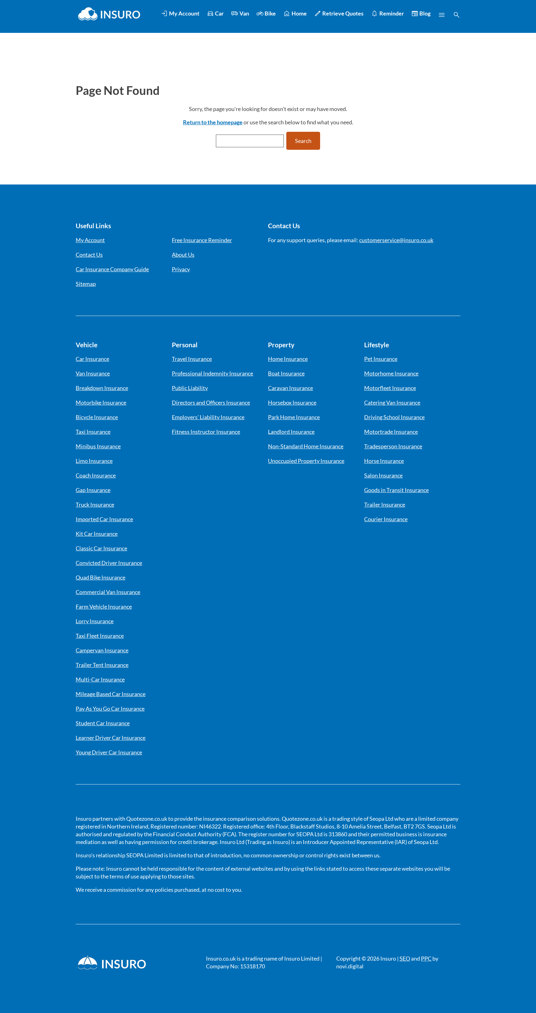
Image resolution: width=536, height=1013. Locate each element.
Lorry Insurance (95, 621)
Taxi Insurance (93, 431)
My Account (184, 13)
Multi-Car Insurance (100, 679)
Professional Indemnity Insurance (212, 373)
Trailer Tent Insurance (102, 664)
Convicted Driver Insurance (109, 562)
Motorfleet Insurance (390, 387)
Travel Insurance (192, 358)
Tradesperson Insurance (393, 446)
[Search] (456, 15)
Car (219, 13)
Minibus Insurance (98, 446)
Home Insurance (288, 358)
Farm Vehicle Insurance (104, 606)
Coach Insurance (96, 475)
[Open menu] (441, 15)
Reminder (391, 13)
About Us (183, 254)
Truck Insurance (95, 504)
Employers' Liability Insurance (208, 417)
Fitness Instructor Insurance (206, 431)
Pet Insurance (380, 358)
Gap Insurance (93, 490)
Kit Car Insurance (97, 533)
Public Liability (190, 387)
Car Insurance (92, 358)
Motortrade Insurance (391, 431)
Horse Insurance (384, 460)
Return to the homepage (213, 122)
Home (299, 13)
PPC (426, 958)
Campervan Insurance (102, 650)
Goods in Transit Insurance (396, 490)
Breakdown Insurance (102, 387)
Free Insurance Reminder (202, 240)
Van (244, 13)
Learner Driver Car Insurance (110, 737)
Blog (425, 13)
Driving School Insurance (394, 417)
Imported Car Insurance (104, 519)
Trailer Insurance (384, 504)
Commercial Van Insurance (108, 592)
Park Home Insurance (294, 417)
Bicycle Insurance (97, 417)
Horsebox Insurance (292, 402)
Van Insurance (93, 373)
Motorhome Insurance (391, 373)
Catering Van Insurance (392, 402)
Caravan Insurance (290, 387)
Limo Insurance (94, 460)
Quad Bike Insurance (100, 577)
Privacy (181, 269)
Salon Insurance (383, 475)
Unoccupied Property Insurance (306, 460)
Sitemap (86, 283)
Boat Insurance (286, 373)
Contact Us (89, 254)
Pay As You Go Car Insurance (110, 708)
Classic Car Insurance (101, 548)
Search (303, 140)
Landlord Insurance (291, 431)
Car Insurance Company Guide (112, 269)
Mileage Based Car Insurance (110, 694)
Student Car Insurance (103, 723)
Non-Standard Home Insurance (305, 446)
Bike (270, 13)
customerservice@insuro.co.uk (396, 240)
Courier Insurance (386, 519)
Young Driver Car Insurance (109, 752)
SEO (405, 958)
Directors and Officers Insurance (211, 402)
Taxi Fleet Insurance (100, 635)
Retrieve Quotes (343, 13)
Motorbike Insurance (101, 402)
